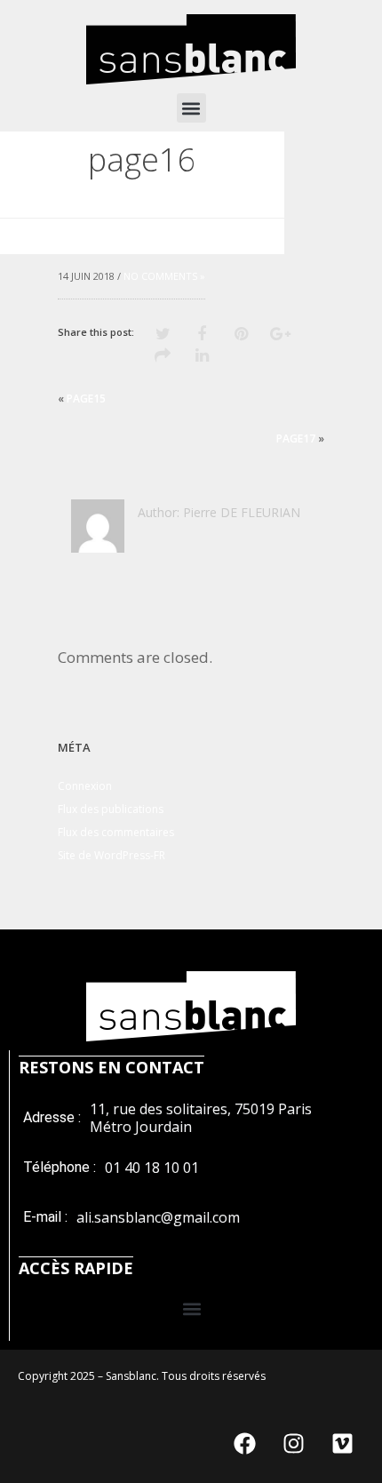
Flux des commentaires (116, 832)
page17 (295, 438)
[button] (191, 108)
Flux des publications (110, 809)
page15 (86, 398)
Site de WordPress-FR (111, 855)
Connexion (85, 785)
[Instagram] (293, 1443)
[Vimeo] (342, 1443)
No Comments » (164, 276)
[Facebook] (244, 1443)
